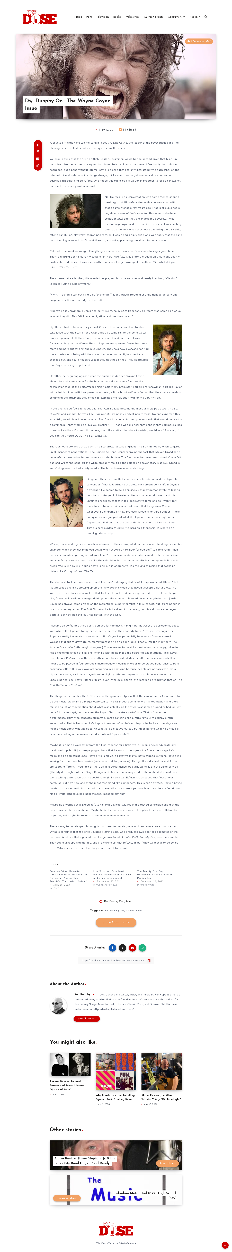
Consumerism (176, 17)
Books (117, 17)
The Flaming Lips (114, 910)
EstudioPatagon (127, 1243)
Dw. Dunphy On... (114, 901)
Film (89, 17)
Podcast (195, 17)
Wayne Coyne (134, 910)
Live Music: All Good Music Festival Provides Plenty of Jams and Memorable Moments (112, 875)
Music (78, 17)
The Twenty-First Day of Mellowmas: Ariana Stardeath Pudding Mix (155, 875)
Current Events (153, 17)
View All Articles (87, 1019)
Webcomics (132, 17)
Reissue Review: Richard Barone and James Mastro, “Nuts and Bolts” (67, 1085)
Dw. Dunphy (82, 994)
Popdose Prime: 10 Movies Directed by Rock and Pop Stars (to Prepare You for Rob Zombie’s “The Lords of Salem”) (69, 876)
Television (102, 17)
